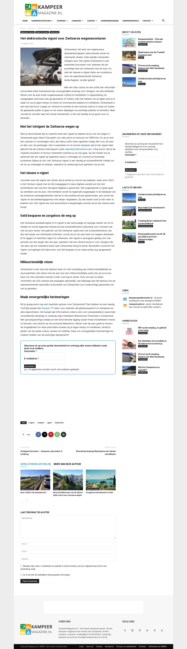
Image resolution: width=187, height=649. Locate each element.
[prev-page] (22, 500)
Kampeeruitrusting (41, 20)
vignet (49, 423)
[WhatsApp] (57, 434)
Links (81, 646)
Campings (76, 20)
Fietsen (56, 489)
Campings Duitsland (145, 226)
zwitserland (59, 423)
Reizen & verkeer (42, 32)
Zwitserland (54, 32)
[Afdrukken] (63, 434)
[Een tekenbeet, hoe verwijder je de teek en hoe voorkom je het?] (129, 344)
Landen (91, 20)
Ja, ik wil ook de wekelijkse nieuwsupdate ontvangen (46, 575)
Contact (147, 20)
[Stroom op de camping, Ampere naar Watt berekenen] (129, 69)
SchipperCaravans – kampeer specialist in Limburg (41, 452)
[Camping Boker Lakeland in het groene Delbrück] (129, 224)
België (141, 57)
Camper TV (47, 308)
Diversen (61, 20)
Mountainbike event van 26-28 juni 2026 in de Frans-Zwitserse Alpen (151, 237)
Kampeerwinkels (131, 20)
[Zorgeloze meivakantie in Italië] (101, 480)
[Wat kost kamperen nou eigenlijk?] (129, 370)
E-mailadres (31, 358)
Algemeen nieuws (45, 28)
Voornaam (30, 351)
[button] (163, 21)
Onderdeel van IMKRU (158, 646)
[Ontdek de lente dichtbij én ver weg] (129, 82)
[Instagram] (132, 630)
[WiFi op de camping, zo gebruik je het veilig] (129, 331)
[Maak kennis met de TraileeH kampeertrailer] (129, 56)
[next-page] (26, 500)
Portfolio (142, 646)
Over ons (90, 646)
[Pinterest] (51, 434)
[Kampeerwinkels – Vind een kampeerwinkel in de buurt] (129, 42)
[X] (44, 434)
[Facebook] (38, 434)
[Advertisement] (117, 10)
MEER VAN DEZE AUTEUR (67, 464)
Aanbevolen (143, 44)
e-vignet (31, 423)
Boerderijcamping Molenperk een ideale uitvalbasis (96, 452)
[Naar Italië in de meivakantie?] (35, 480)
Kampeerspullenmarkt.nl (140, 297)
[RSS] (147, 630)
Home (25, 20)
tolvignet (41, 423)
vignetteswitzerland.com (78, 149)
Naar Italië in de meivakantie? (33, 492)
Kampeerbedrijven (110, 20)
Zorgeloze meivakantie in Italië (99, 492)
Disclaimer (109, 646)
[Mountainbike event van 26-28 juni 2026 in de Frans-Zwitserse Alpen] (68, 480)
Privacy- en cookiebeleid (126, 646)
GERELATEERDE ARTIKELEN (35, 464)
